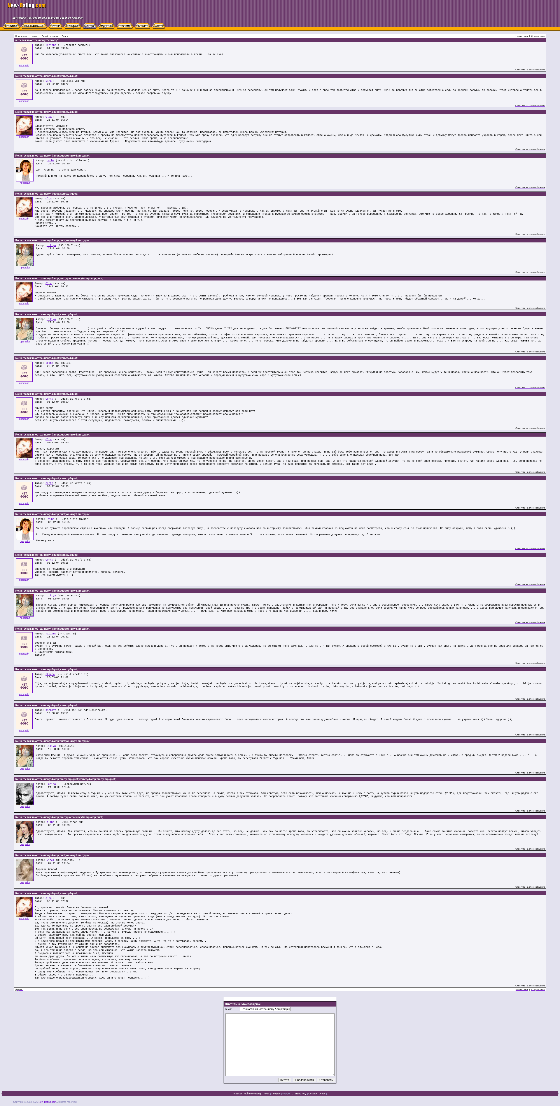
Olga (49, 116)
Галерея (275, 1093)
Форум (286, 1093)
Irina (49, 363)
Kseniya (51, 710)
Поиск (266, 1093)
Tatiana (51, 45)
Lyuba (50, 160)
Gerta (49, 399)
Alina (50, 822)
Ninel (50, 860)
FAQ (304, 1093)
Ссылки (312, 1093)
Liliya (51, 245)
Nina (49, 81)
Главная (237, 1093)
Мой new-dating (252, 1093)
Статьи (296, 1093)
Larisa (51, 784)
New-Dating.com (47, 1102)
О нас (322, 1093)
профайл (24, 65)
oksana (50, 674)
